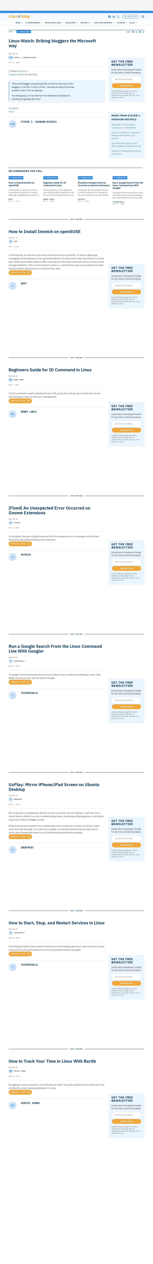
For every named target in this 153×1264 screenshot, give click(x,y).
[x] (118, 16)
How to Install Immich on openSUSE (21, 184)
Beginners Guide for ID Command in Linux (54, 184)
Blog (132, 23)
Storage (121, 23)
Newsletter (132, 16)
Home (11, 32)
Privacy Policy (119, 97)
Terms (138, 95)
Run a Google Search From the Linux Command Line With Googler (128, 185)
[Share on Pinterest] (140, 32)
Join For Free (126, 85)
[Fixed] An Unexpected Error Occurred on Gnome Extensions (93, 184)
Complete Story (18, 273)
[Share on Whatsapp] (143, 32)
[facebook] (109, 16)
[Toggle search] (143, 16)
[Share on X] (136, 32)
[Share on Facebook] (133, 32)
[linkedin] (113, 16)
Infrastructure (53, 23)
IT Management (33, 23)
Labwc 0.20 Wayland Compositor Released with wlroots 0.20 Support (125, 135)
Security (84, 23)
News (18, 23)
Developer (71, 23)
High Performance (103, 23)
